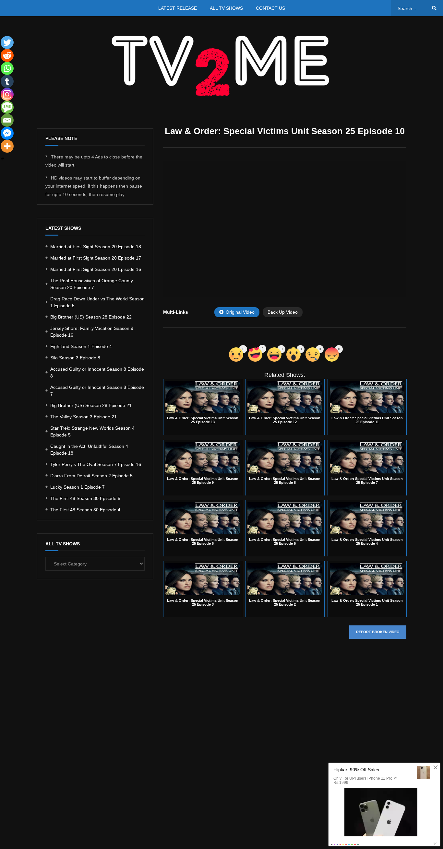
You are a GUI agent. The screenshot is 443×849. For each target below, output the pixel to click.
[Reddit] (7, 55)
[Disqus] (284, 741)
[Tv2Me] (221, 65)
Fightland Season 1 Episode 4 (81, 346)
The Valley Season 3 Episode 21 (83, 416)
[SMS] (7, 107)
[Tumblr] (7, 81)
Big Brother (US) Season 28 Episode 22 (91, 317)
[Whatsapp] (7, 68)
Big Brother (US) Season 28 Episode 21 (91, 405)
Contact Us (270, 8)
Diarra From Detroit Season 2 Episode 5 (91, 475)
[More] (7, 146)
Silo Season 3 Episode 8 (75, 357)
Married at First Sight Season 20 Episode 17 (95, 258)
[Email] (7, 120)
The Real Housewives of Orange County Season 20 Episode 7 (91, 284)
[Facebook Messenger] (7, 133)
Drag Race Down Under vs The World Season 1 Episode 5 (97, 302)
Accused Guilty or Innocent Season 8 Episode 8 (97, 372)
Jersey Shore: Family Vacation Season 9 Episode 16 (91, 332)
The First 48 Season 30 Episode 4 (85, 509)
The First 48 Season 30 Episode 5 (85, 498)
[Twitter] (7, 42)
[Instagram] (7, 94)
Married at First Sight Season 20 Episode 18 (95, 246)
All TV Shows (226, 8)
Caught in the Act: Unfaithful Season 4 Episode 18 (89, 450)
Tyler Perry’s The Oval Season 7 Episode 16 (95, 464)
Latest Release (177, 8)
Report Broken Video (378, 632)
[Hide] (2, 158)
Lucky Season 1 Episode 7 (77, 487)
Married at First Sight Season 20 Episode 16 (95, 269)
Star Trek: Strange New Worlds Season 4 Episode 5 (92, 431)
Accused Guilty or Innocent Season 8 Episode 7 (97, 391)
